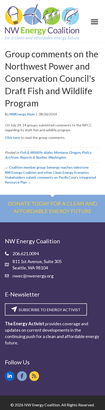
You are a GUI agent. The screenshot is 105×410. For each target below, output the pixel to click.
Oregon (74, 152)
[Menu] (94, 22)
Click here (12, 137)
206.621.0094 (25, 253)
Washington (57, 157)
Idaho (48, 152)
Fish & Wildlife (31, 152)
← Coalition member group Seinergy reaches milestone (47, 167)
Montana (60, 152)
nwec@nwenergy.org (32, 275)
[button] (10, 376)
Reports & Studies (33, 157)
